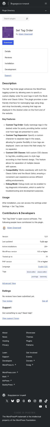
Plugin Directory (8, 10)
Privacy (5, 345)
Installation (9, 63)
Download (8, 42)
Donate (30, 361)
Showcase (30, 333)
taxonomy (43, 277)
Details (8, 51)
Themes (29, 337)
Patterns (29, 345)
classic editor (42, 272)
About (4, 333)
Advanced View (9, 283)
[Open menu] (46, 3)
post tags (35, 277)
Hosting (5, 341)
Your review (7, 301)
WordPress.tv (9, 365)
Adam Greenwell (26, 34)
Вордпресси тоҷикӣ (17, 395)
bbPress (7, 380)
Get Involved (31, 352)
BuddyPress (8, 385)
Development (10, 69)
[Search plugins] (27, 18)
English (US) (43, 267)
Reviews (8, 57)
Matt (5, 376)
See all (45, 301)
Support (8, 75)
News (4, 337)
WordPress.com (10, 372)
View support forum (10, 318)
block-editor (31, 272)
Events (29, 357)
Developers (7, 361)
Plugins (29, 341)
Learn (4, 352)
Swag (29, 365)
